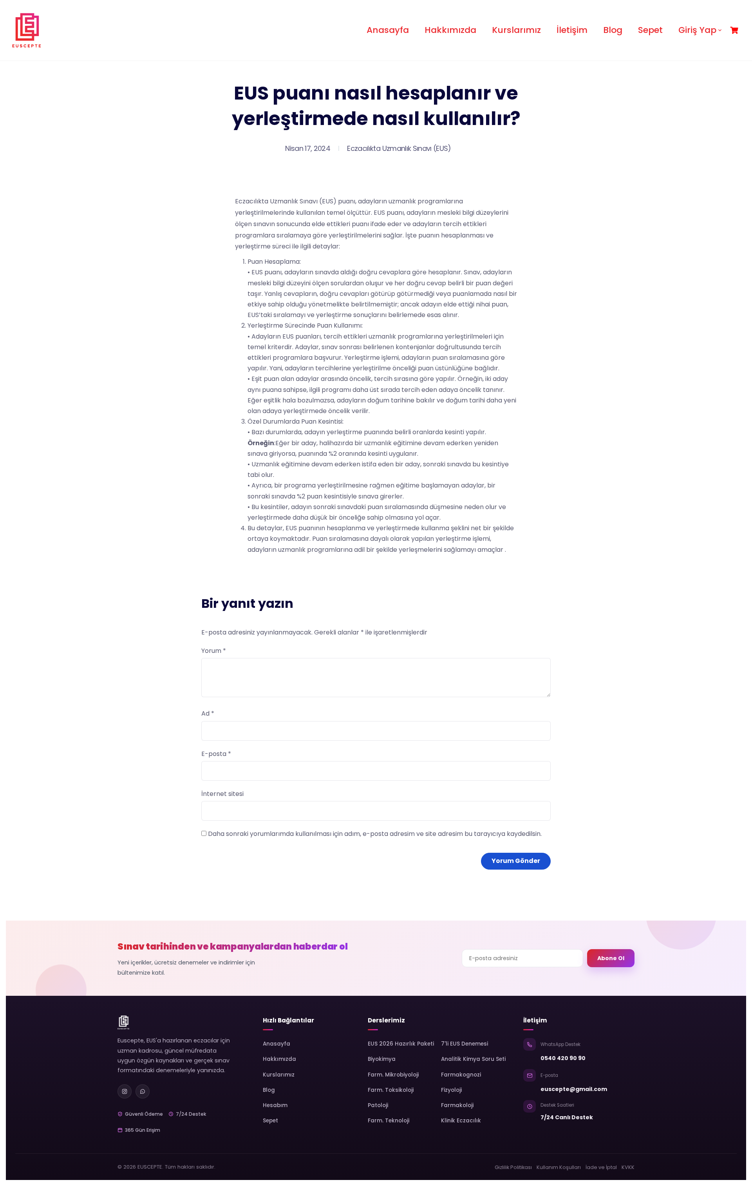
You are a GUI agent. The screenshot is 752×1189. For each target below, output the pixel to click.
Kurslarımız (516, 30)
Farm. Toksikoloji (391, 1090)
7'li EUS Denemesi (464, 1044)
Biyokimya (382, 1059)
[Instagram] (125, 1091)
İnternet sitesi (222, 793)
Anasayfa (388, 30)
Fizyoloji (451, 1090)
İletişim (572, 30)
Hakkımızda (450, 30)
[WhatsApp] (143, 1091)
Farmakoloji (457, 1105)
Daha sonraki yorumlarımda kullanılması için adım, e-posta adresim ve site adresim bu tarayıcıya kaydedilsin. (375, 833)
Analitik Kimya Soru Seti (473, 1059)
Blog (612, 30)
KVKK (628, 1167)
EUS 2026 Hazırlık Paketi (401, 1044)
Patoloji (378, 1105)
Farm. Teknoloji (388, 1120)
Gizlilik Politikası (513, 1167)
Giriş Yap (697, 30)
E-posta (216, 753)
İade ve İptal (601, 1167)
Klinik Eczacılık (461, 1120)
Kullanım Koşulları (559, 1167)
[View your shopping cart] (735, 30)
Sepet (650, 30)
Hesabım (275, 1105)
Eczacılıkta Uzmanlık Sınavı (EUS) (399, 148)
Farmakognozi (461, 1074)
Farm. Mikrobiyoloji (393, 1074)
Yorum (213, 650)
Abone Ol (610, 958)
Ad (207, 713)
